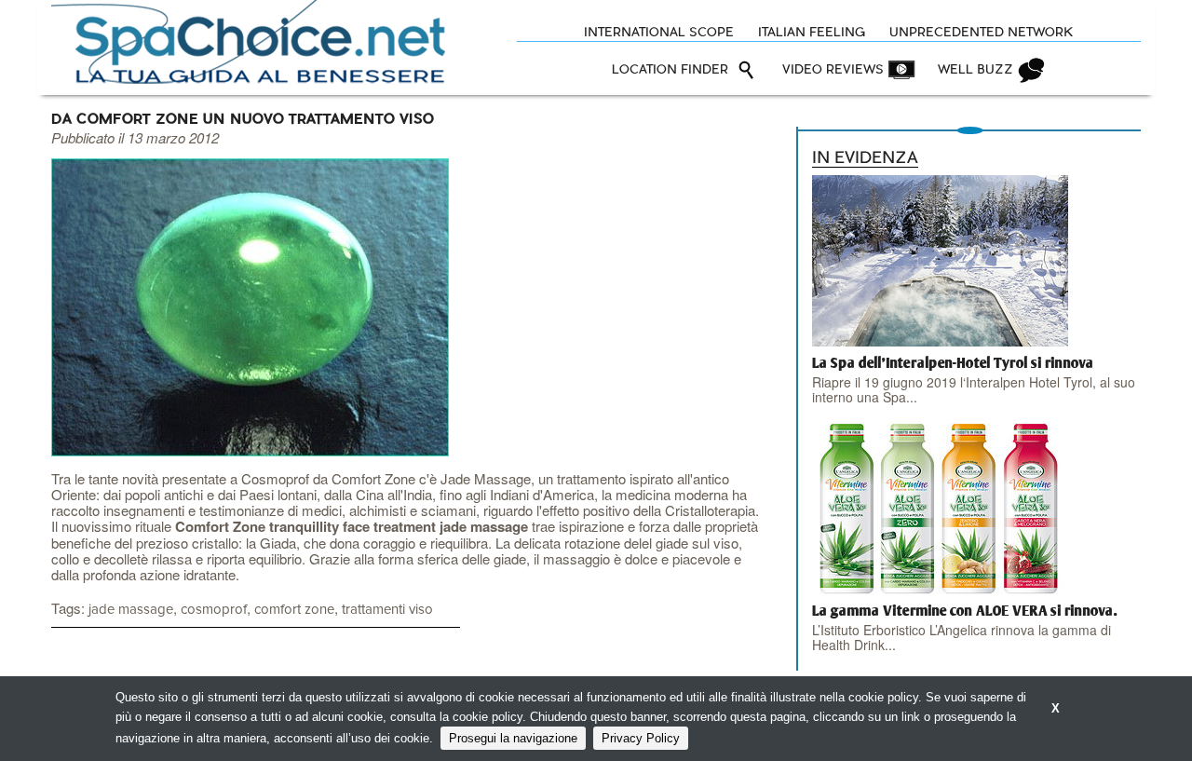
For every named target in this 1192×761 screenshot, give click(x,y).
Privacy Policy (641, 738)
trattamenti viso (387, 610)
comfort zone (294, 610)
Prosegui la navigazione (513, 738)
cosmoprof (214, 610)
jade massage (130, 610)
